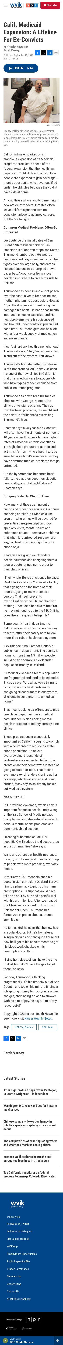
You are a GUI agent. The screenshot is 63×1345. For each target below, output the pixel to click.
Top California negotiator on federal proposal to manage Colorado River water (29, 1174)
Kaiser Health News (38, 1018)
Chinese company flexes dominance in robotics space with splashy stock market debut (30, 1125)
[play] (5, 1340)
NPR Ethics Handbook (19, 1299)
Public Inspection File (18, 1261)
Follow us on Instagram (19, 1231)
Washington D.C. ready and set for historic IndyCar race (30, 1107)
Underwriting (14, 1284)
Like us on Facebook (18, 1239)
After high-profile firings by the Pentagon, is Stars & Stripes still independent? (30, 1092)
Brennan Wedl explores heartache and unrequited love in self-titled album (27, 1158)
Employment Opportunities (22, 1254)
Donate (52, 5)
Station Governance (18, 1269)
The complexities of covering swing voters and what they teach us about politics (30, 1143)
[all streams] (58, 1340)
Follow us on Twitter (18, 1224)
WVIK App (12, 1246)
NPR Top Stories (24, 1027)
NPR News (48, 1027)
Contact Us (13, 1291)
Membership (14, 1276)
